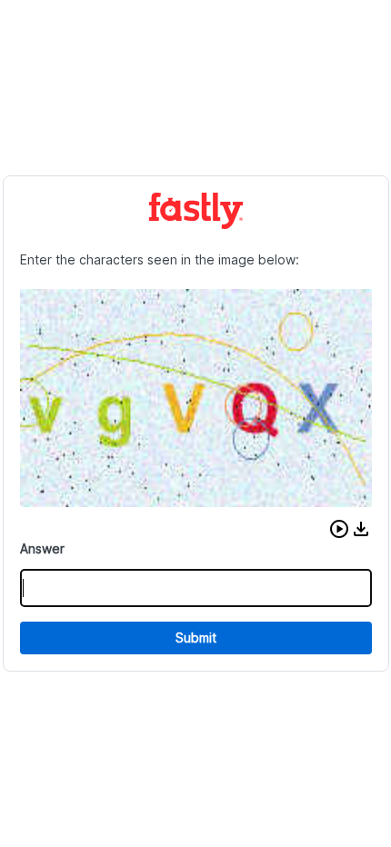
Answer (42, 548)
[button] (339, 529)
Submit (195, 637)
